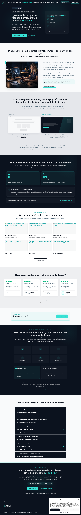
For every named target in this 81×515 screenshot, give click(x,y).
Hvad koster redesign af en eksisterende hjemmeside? (40, 453)
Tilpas (74, 509)
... (6, 288)
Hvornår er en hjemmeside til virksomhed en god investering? (40, 456)
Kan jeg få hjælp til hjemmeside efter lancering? (40, 450)
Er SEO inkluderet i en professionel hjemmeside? (40, 439)
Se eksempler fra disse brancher (40, 389)
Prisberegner (75, 2)
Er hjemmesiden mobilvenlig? (40, 443)
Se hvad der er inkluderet (65, 200)
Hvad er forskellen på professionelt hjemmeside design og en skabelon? (40, 416)
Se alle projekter (40, 260)
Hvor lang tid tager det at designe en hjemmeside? (40, 436)
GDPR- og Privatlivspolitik (64, 512)
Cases (52, 2)
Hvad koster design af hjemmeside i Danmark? (40, 409)
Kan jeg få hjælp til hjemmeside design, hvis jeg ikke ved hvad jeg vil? (40, 419)
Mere (57, 2)
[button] (78, 499)
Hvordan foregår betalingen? (40, 426)
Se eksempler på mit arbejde (49, 86)
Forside (10, 2)
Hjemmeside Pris (38, 2)
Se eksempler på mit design (46, 488)
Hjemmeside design (27, 2)
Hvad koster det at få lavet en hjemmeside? (40, 422)
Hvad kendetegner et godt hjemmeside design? (40, 412)
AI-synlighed (46, 2)
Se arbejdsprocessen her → (53, 149)
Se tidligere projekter (32, 35)
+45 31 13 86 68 (8, 505)
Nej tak (64, 509)
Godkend (55, 509)
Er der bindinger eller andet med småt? (40, 429)
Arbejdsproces (17, 2)
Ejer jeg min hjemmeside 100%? (40, 446)
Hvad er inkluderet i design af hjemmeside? (40, 433)
